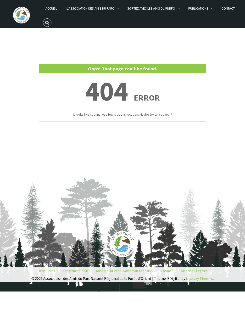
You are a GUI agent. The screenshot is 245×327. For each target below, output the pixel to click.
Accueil (51, 8)
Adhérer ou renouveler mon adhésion (124, 271)
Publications (198, 8)
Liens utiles (46, 271)
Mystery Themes (199, 278)
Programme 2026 (75, 271)
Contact (228, 8)
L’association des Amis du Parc (90, 8)
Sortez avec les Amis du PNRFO (151, 8)
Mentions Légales (194, 271)
